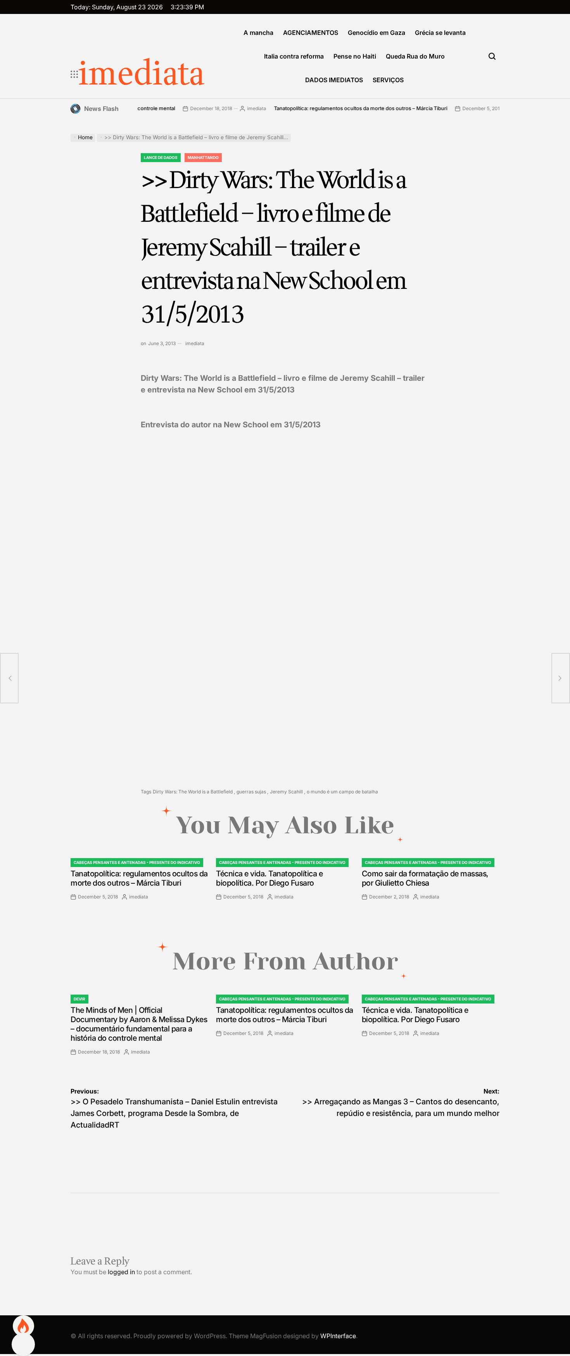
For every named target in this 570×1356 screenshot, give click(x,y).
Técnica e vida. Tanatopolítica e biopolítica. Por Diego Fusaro (269, 878)
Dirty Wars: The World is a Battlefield (193, 792)
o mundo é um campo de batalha (342, 792)
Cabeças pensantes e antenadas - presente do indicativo (137, 862)
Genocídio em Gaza (376, 32)
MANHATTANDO (203, 157)
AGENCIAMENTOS (310, 32)
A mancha (258, 32)
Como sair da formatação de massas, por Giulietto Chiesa (425, 878)
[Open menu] (74, 74)
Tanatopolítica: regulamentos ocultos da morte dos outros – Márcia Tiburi (333, 108)
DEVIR (79, 999)
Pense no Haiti (354, 56)
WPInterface (338, 1336)
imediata (141, 74)
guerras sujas (251, 792)
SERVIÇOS (388, 80)
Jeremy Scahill (286, 792)
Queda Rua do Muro (415, 56)
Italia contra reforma (294, 56)
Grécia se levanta (440, 32)
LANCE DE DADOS (161, 157)
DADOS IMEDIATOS (334, 80)
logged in (121, 1272)
